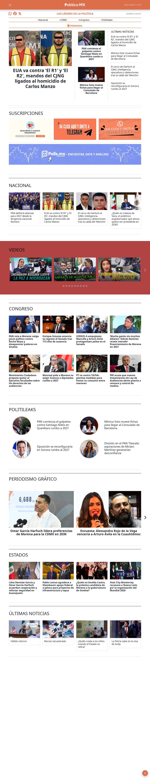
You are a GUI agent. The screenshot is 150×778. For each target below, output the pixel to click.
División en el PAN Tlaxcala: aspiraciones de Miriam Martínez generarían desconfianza (121, 448)
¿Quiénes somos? (133, 13)
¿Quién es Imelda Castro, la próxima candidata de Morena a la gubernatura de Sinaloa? (91, 586)
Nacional (43, 20)
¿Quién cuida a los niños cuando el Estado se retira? (91, 644)
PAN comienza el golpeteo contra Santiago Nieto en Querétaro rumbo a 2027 (91, 54)
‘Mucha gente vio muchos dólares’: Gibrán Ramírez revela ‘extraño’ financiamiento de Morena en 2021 (125, 341)
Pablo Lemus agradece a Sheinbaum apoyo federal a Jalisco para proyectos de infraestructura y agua (58, 586)
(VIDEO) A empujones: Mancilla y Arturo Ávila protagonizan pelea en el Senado (90, 340)
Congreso (84, 20)
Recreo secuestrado (55, 641)
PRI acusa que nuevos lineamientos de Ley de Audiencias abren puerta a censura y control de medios (125, 380)
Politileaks (107, 20)
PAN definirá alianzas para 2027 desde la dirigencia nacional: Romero (22, 217)
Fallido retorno (19, 641)
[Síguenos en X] (20, 13)
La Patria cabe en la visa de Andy (125, 643)
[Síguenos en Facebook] (15, 13)
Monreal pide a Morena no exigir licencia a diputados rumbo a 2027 (58, 378)
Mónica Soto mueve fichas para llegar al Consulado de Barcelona (91, 89)
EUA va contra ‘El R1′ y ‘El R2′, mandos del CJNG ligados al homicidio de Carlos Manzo (40, 78)
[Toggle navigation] (10, 4)
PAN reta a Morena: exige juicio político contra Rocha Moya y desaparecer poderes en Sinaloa (24, 341)
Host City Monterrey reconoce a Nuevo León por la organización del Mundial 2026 (123, 586)
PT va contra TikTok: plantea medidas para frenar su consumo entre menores (90, 379)
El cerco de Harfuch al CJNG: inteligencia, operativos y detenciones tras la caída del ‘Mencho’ (124, 71)
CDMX (63, 20)
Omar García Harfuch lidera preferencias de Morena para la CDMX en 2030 (41, 532)
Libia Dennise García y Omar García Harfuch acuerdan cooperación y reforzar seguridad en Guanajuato (23, 588)
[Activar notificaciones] (145, 773)
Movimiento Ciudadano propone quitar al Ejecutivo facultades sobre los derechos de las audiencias (24, 380)
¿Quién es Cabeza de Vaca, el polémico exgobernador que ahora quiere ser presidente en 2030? (125, 218)
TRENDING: (76, 26)
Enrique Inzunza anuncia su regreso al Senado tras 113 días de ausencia (57, 339)
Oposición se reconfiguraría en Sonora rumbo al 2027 (125, 85)
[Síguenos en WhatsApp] (10, 13)
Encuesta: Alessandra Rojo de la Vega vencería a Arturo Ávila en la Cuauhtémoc (109, 532)
